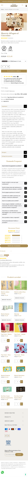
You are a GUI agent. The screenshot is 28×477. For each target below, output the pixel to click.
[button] (4, 38)
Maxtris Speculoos (19, 375)
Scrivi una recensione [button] (14, 246)
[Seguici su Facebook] (6, 436)
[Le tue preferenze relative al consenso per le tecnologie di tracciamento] (25, 474)
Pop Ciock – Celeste (19, 334)
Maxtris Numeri (5, 314)
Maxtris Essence (5, 375)
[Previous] (2, 22)
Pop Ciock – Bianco (6, 334)
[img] (3, 258)
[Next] (26, 22)
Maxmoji (16, 314)
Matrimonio (12, 91)
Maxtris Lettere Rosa (19, 292)
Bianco (6, 87)
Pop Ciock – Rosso (19, 355)
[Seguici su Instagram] (8, 436)
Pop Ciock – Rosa (5, 355)
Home (2, 9)
